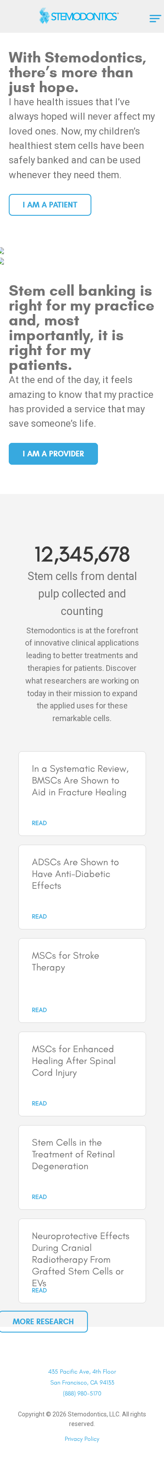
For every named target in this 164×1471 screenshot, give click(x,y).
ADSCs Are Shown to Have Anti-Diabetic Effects (75, 873)
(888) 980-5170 (82, 1393)
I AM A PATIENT (50, 205)
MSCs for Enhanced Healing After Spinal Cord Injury (74, 1060)
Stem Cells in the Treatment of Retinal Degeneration (73, 1154)
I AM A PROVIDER (53, 454)
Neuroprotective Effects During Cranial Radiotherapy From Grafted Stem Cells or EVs (80, 1259)
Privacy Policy (82, 1439)
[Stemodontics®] (82, 15)
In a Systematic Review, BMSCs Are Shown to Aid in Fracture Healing (80, 780)
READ (39, 823)
